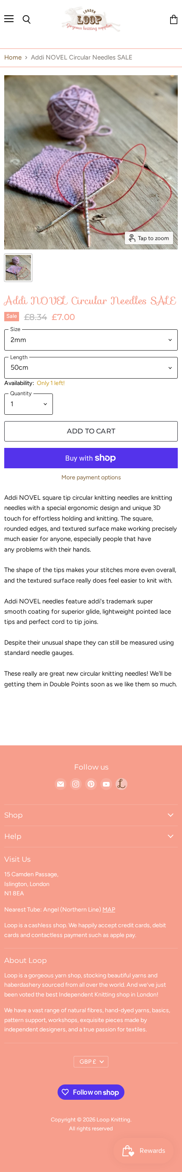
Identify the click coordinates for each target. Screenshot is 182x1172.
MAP (108, 909)
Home (13, 57)
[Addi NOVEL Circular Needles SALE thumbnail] (18, 267)
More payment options (91, 477)
